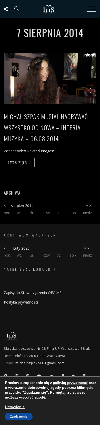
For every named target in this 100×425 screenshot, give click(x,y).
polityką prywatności (70, 382)
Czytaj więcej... (19, 162)
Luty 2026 (21, 248)
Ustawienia (15, 406)
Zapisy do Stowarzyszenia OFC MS (33, 292)
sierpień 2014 (22, 205)
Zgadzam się (18, 416)
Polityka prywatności (21, 302)
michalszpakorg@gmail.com (40, 363)
